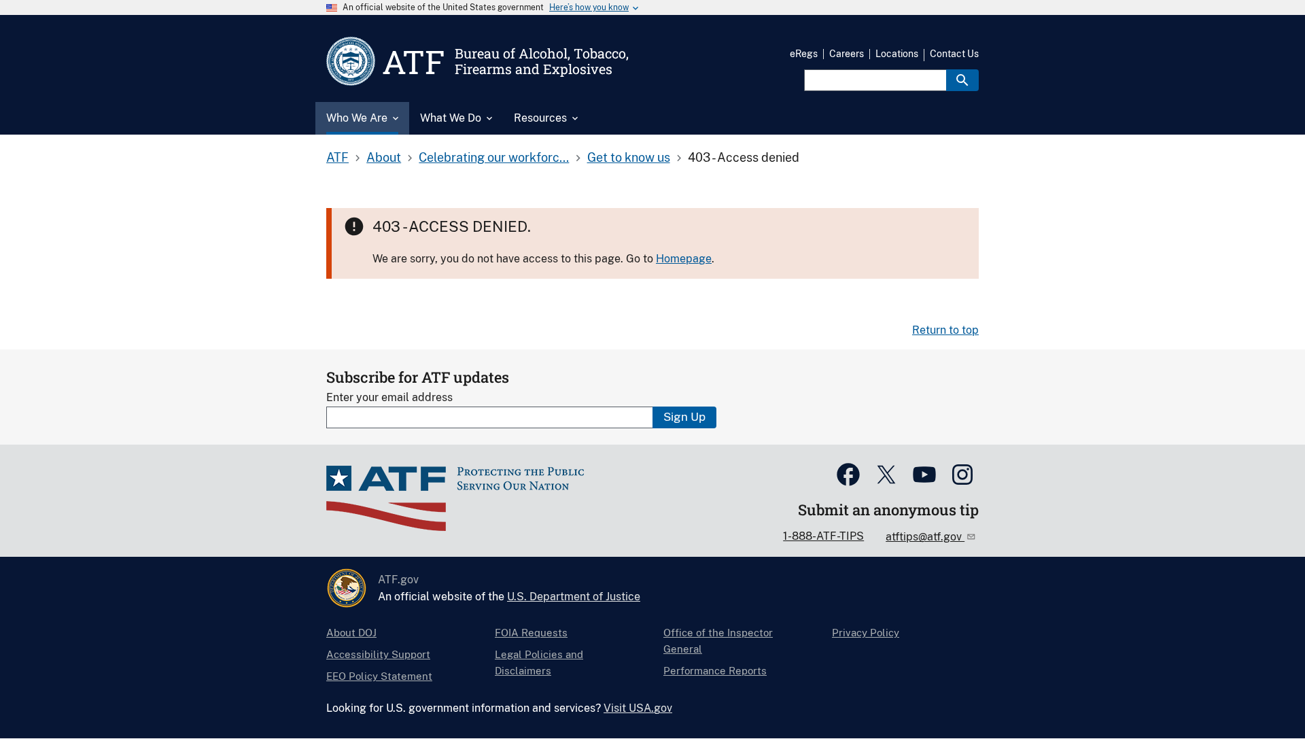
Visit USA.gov (638, 708)
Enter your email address (389, 397)
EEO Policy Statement (379, 676)
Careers (846, 53)
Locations (896, 53)
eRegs (804, 53)
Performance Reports (715, 670)
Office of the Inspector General (718, 641)
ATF (337, 157)
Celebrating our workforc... (494, 157)
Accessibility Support (378, 654)
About (383, 157)
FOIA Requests (531, 632)
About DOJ (351, 632)
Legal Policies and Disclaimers (539, 662)
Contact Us (954, 53)
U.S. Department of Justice (573, 596)
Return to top (945, 330)
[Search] (962, 80)
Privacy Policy (865, 632)
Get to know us (628, 157)
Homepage (684, 258)
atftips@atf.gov (925, 536)
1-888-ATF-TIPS (823, 536)
